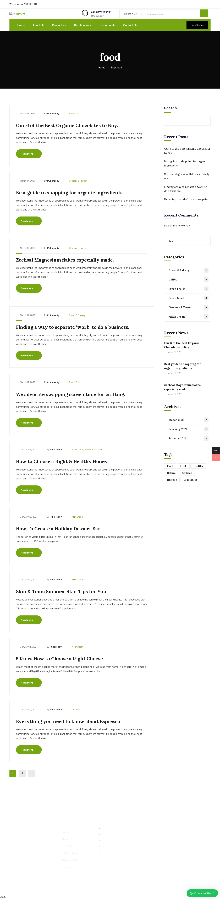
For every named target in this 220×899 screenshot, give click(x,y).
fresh (183, 466)
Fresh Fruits (75, 382)
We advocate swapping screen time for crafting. (70, 394)
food (170, 466)
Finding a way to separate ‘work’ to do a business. (72, 327)
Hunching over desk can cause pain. (186, 199)
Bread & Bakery (77, 315)
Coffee (75, 709)
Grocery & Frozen (78, 180)
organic (187, 472)
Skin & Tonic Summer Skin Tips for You (61, 591)
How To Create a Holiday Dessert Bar (58, 528)
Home (101, 67)
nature (171, 472)
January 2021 (188, 438)
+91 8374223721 (101, 12)
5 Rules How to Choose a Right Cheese (59, 658)
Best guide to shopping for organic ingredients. (70, 192)
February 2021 (188, 429)
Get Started (197, 25)
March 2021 (188, 419)
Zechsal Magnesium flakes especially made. (65, 260)
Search (170, 107)
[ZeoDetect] (17, 14)
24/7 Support (97, 16)
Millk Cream (77, 516)
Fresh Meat (75, 113)
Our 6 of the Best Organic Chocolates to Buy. (67, 125)
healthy (198, 466)
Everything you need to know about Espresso (68, 721)
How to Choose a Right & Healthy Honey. (62, 461)
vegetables (190, 479)
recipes (172, 479)
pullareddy (53, 113)
